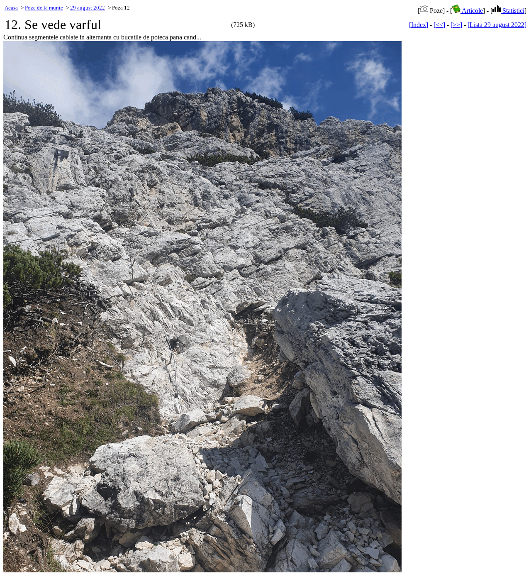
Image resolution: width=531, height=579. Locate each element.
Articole (471, 10)
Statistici (512, 10)
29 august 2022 (87, 8)
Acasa (11, 8)
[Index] (418, 24)
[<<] (439, 24)
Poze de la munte (44, 8)
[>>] (456, 24)
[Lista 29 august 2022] (497, 24)
